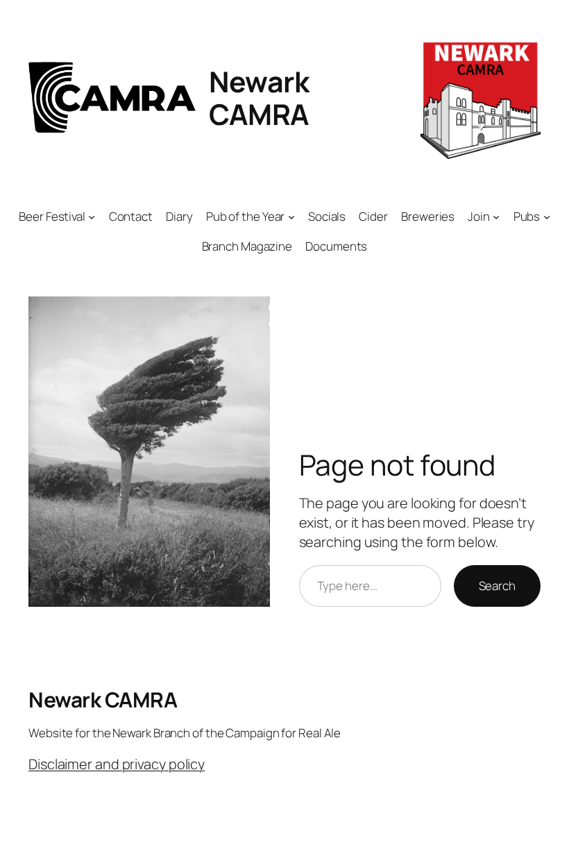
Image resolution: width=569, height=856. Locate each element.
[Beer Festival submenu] (91, 216)
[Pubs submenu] (546, 216)
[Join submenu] (496, 216)
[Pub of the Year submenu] (291, 216)
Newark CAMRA (259, 97)
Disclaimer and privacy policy (116, 764)
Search (497, 586)
